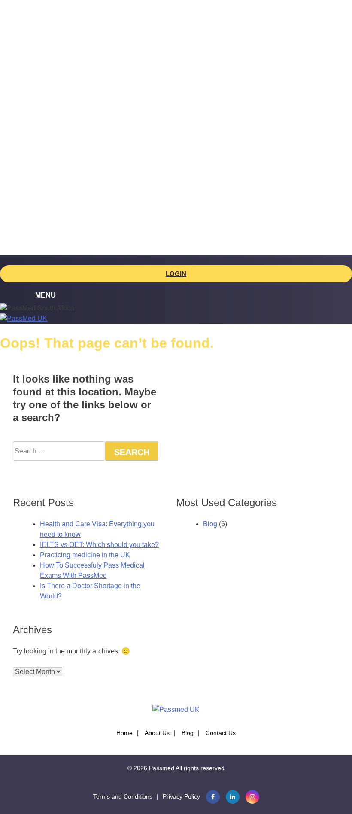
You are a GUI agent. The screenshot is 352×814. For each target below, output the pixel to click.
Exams (37, 51)
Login (176, 273)
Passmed (161, 768)
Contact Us (221, 732)
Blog (210, 524)
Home (124, 732)
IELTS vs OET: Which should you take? (99, 544)
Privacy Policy (181, 796)
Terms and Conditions (122, 796)
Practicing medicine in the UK (85, 555)
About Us (157, 732)
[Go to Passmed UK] (23, 318)
